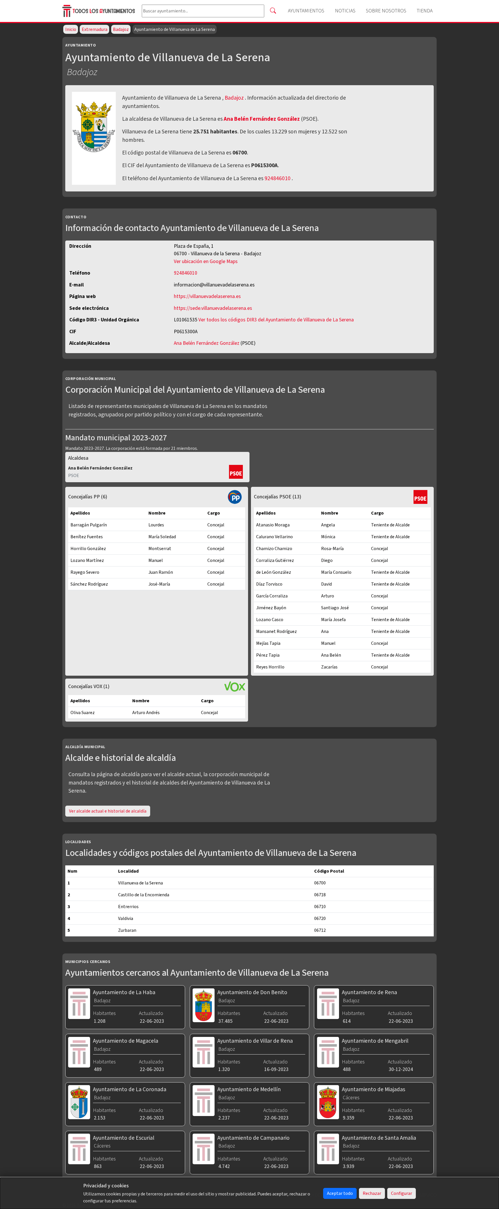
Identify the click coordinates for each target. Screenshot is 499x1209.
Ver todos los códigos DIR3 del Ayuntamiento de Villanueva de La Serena (276, 319)
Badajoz (121, 29)
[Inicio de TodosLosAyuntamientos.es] (99, 11)
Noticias (345, 10)
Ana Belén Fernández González (262, 119)
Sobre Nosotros (386, 10)
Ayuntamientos (306, 10)
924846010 (278, 178)
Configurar (401, 1193)
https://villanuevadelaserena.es (207, 296)
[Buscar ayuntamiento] (273, 11)
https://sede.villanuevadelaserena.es (213, 308)
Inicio (70, 29)
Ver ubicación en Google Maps (206, 261)
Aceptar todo (340, 1193)
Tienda (425, 10)
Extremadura (94, 29)
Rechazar (372, 1193)
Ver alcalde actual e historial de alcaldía (107, 811)
